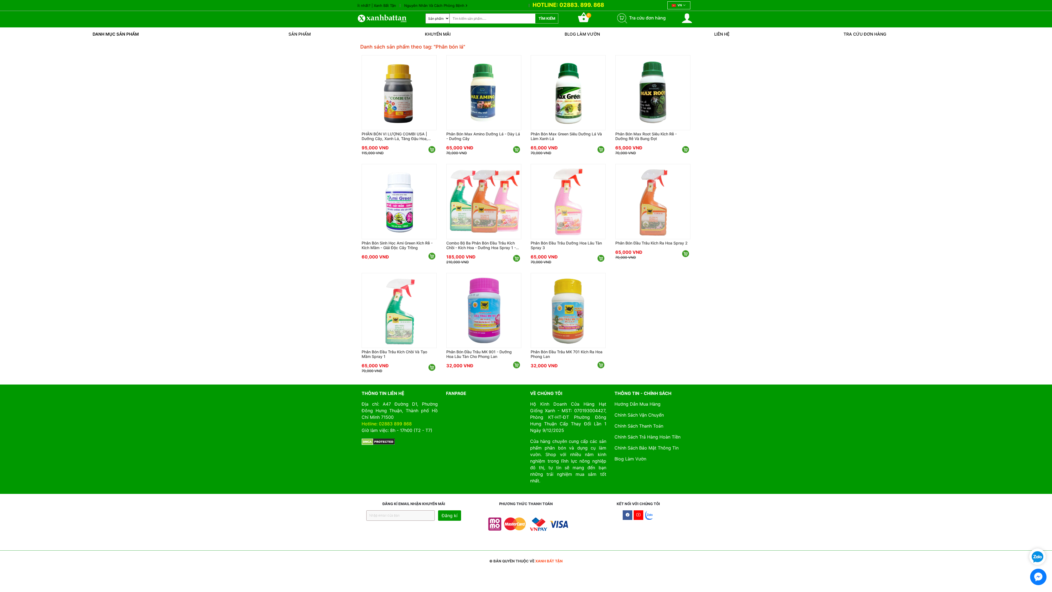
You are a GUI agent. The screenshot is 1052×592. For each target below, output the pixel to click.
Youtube (638, 515)
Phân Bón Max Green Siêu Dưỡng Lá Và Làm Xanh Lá (566, 136)
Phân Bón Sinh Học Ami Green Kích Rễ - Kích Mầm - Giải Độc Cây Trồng (397, 245)
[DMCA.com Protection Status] (378, 441)
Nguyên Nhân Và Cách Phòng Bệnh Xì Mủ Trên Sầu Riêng (429, 5)
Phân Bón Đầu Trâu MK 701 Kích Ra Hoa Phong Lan (566, 354)
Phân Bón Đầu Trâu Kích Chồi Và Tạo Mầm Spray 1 (394, 354)
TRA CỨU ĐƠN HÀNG (865, 34)
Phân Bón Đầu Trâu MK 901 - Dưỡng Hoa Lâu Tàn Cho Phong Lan (479, 354)
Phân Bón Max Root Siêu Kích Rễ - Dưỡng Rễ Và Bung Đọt (646, 136)
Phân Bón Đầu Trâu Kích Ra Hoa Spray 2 (651, 243)
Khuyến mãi (438, 34)
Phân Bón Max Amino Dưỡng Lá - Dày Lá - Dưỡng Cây (483, 136)
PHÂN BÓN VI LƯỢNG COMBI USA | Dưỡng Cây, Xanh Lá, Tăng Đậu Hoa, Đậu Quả (395, 136)
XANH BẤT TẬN (549, 561)
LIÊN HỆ (722, 34)
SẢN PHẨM (299, 34)
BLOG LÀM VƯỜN (582, 34)
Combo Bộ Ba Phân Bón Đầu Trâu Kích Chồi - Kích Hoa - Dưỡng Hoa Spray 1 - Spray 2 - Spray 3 (481, 245)
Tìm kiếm (547, 18)
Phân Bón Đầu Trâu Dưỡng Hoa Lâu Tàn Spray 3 (566, 245)
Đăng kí (450, 515)
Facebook (627, 515)
